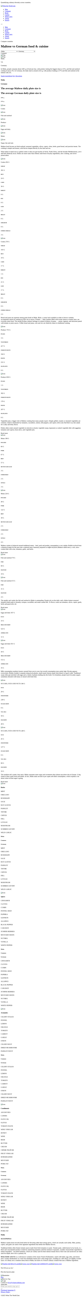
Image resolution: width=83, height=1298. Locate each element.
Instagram (10, 1290)
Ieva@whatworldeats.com (16, 1282)
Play (2, 1277)
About (7, 18)
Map (6, 9)
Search (7, 20)
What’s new (8, 16)
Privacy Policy (5, 1292)
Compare (8, 11)
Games (7, 15)
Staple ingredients (6, 76)
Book (6, 13)
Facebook (4, 1290)
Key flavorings (17, 76)
